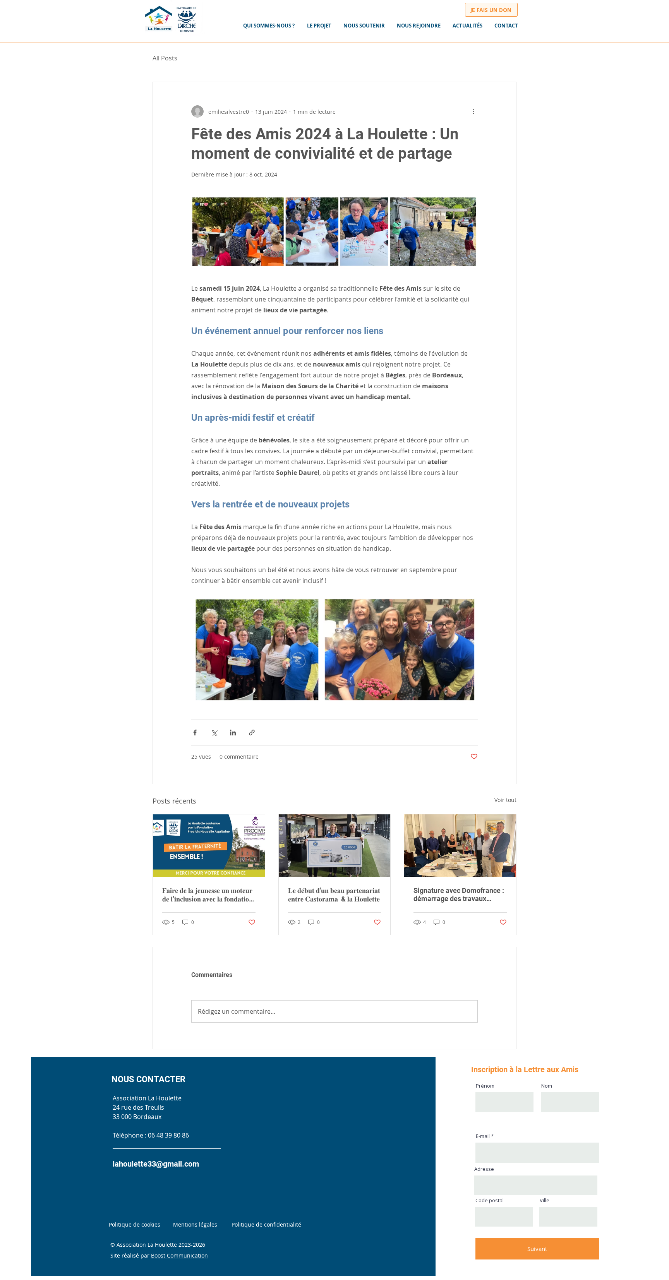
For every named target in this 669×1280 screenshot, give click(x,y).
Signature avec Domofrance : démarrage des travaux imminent (458, 894)
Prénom (485, 1085)
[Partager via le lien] (252, 732)
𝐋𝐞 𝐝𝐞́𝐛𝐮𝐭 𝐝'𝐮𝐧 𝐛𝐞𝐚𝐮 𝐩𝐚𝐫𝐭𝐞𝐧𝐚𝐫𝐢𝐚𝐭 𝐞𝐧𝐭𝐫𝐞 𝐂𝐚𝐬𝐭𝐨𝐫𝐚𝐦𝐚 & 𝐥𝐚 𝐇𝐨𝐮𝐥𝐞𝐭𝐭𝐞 (334, 894)
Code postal (489, 1200)
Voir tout (505, 800)
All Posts (165, 58)
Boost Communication (179, 1255)
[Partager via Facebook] (195, 732)
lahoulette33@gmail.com (156, 1164)
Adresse (484, 1169)
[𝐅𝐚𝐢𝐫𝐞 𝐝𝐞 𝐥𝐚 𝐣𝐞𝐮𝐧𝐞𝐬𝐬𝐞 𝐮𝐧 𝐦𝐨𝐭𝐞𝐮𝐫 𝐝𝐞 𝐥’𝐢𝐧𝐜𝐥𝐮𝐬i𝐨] (209, 845)
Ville (544, 1200)
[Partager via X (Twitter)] (214, 732)
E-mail (483, 1136)
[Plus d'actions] (473, 111)
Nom (546, 1085)
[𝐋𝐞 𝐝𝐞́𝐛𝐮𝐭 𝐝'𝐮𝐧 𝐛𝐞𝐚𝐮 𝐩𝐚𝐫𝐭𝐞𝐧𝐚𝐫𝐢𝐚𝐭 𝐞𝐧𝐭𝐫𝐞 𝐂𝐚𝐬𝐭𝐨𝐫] (335, 845)
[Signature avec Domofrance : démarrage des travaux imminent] (460, 845)
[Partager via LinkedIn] (233, 732)
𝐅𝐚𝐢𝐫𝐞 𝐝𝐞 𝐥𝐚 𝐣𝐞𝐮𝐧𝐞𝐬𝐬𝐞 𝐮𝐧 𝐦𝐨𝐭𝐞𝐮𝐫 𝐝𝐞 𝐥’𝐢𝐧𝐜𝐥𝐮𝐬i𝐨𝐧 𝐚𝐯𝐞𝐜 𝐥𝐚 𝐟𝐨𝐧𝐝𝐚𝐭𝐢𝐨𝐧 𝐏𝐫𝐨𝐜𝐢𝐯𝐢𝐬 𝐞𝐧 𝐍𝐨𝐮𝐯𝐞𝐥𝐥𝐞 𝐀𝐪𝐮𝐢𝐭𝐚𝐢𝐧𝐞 (208, 894)
